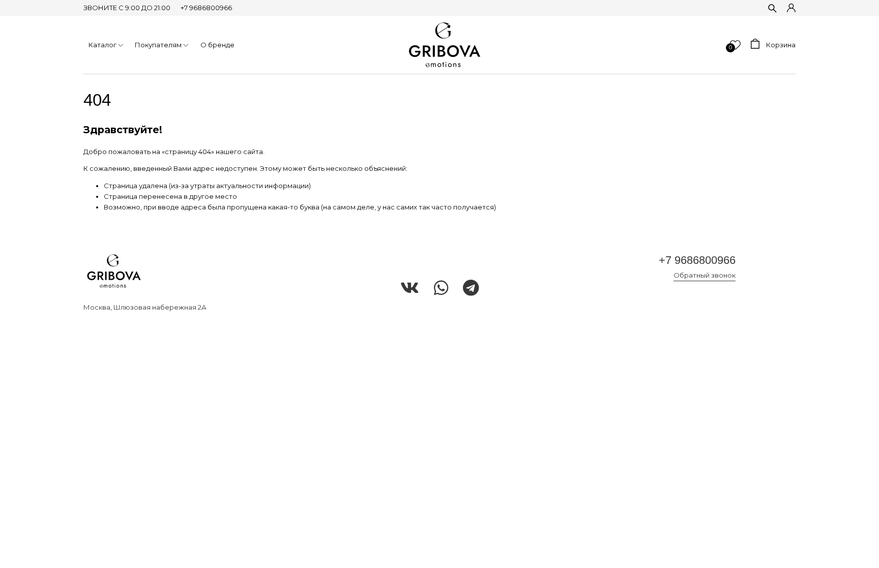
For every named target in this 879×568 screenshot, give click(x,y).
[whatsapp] (441, 288)
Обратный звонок (704, 275)
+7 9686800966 (206, 8)
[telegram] (471, 288)
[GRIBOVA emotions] (444, 45)
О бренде (217, 45)
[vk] (409, 288)
